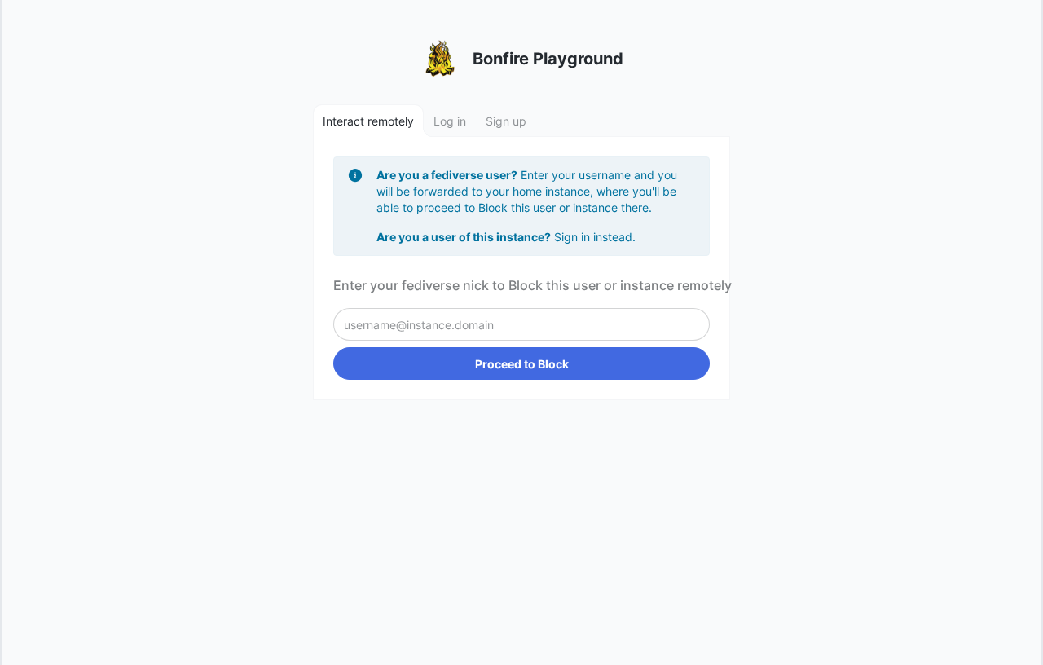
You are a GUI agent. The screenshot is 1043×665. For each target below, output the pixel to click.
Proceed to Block (522, 364)
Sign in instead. (595, 237)
